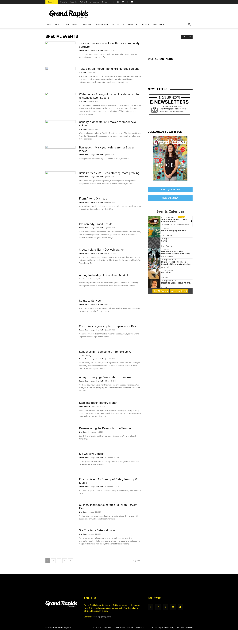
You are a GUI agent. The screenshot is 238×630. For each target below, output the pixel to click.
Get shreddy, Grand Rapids (96, 224)
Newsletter (64, 2)
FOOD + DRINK (53, 24)
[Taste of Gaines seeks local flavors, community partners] (60, 52)
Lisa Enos (82, 72)
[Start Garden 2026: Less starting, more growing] (60, 181)
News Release (84, 406)
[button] (189, 25)
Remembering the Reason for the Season (105, 428)
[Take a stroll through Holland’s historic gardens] (60, 77)
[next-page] (70, 560)
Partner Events (85, 2)
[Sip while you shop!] (60, 462)
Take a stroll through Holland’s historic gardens (109, 68)
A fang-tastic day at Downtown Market (103, 275)
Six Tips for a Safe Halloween (98, 530)
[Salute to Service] (60, 309)
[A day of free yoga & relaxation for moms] (60, 386)
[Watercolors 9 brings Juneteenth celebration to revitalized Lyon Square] (60, 103)
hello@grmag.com (102, 616)
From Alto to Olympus (93, 198)
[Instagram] (118, 2)
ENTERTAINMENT (102, 24)
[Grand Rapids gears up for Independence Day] (60, 332)
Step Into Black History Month (98, 402)
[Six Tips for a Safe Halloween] (60, 539)
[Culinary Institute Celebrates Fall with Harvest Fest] (60, 513)
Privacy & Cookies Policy (164, 627)
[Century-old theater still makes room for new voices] (60, 130)
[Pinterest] (123, 2)
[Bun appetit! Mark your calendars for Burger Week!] (60, 156)
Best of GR (117, 24)
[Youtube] (132, 2)
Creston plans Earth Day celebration (102, 249)
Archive (96, 2)
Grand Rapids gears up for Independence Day (107, 326)
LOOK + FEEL (86, 24)
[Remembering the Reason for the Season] (60, 437)
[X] (127, 2)
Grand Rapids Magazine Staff (91, 50)
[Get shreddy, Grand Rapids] (60, 232)
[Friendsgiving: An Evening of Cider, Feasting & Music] (60, 488)
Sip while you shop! (91, 453)
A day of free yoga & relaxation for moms (105, 377)
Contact (104, 2)
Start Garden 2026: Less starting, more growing (109, 173)
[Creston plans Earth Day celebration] (60, 258)
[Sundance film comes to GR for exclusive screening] (60, 360)
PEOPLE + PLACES (70, 24)
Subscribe (52, 2)
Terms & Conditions (185, 627)
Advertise (73, 2)
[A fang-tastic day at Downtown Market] (60, 283)
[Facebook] (114, 2)
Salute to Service (90, 300)
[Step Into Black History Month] (60, 411)
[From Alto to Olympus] (60, 207)
